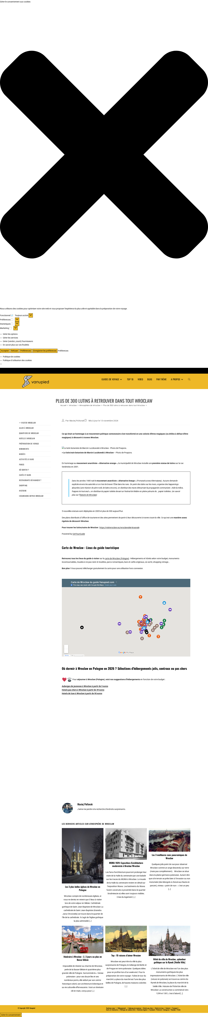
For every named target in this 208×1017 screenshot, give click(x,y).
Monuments (24, 448)
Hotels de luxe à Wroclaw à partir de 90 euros (82, 693)
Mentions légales (142, 1010)
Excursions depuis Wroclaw (31, 495)
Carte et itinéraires (112, 1010)
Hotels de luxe (159, 1008)
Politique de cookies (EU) (127, 1010)
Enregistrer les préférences (44, 351)
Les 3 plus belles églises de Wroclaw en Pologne (82, 888)
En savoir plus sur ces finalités (16, 345)
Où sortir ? (24, 469)
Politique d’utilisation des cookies (17, 360)
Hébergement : (122, 1008)
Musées (22, 454)
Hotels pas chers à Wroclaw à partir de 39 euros (83, 690)
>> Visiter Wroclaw (27, 422)
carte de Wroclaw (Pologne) (117, 558)
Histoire (23, 490)
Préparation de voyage (29, 443)
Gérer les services (10, 338)
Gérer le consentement (11, 1015)
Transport (175, 1008)
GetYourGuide (79, 534)
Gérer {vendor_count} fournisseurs (18, 341)
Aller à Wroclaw (26, 427)
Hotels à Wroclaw (27, 438)
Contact (168, 1008)
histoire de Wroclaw (88, 495)
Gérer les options (10, 334)
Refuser (14, 351)
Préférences (25, 351)
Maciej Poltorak (76, 421)
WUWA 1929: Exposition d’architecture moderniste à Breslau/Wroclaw (126, 864)
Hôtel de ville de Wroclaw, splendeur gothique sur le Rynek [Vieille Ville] (169, 961)
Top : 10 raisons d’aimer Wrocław (126, 955)
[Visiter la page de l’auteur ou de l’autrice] (67, 808)
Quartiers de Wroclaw (29, 433)
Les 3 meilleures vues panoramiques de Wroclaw (169, 856)
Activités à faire (26, 459)
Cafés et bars (25, 475)
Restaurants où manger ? (30, 480)
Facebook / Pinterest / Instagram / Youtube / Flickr (165, 1010)
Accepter (5, 351)
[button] (104, 155)
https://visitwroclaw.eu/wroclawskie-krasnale (119, 527)
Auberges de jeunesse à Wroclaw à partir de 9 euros (85, 686)
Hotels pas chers (148, 1008)
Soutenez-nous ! (111, 1008)
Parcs (21, 464)
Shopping (23, 485)
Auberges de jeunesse (134, 1008)
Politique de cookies (11, 357)
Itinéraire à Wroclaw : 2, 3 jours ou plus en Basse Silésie (83, 958)
